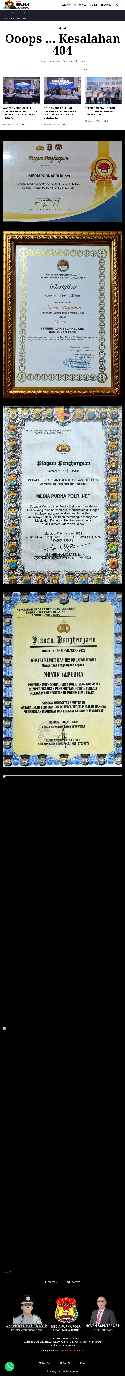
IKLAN (82, 1363)
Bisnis (5, 13)
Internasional (77, 13)
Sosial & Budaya (8, 18)
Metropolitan (48, 13)
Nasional (101, 13)
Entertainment (36, 13)
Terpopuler (80, 5)
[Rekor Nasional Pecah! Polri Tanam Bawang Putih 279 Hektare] (103, 90)
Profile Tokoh (21, 18)
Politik (110, 13)
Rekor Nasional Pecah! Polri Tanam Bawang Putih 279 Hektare (103, 111)
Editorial (13, 13)
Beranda (66, 5)
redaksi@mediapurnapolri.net (70, 1350)
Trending (106, 5)
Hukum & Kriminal (63, 13)
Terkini (94, 5)
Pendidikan (23, 13)
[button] (117, 4)
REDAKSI (64, 1363)
